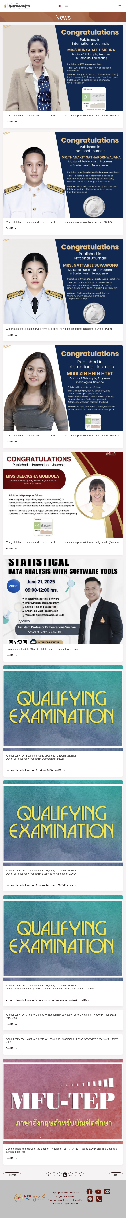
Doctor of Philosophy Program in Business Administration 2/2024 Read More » (41, 885)
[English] (59, 6)
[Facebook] (89, 1191)
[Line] (90, 1199)
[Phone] (99, 1199)
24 (81, 1175)
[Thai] (66, 6)
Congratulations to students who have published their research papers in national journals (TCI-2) (59, 222)
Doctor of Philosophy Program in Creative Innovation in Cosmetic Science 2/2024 (50, 988)
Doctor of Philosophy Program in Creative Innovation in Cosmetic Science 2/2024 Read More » (48, 1000)
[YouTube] (98, 1191)
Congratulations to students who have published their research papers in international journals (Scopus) (62, 115)
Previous (12, 1175)
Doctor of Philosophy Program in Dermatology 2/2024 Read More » (35, 770)
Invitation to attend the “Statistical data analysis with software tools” (42, 649)
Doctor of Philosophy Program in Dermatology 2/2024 (35, 758)
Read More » (11, 121)
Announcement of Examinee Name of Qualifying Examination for (41, 755)
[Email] (107, 1191)
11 (70, 1175)
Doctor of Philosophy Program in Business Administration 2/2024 (41, 873)
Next (116, 1175)
